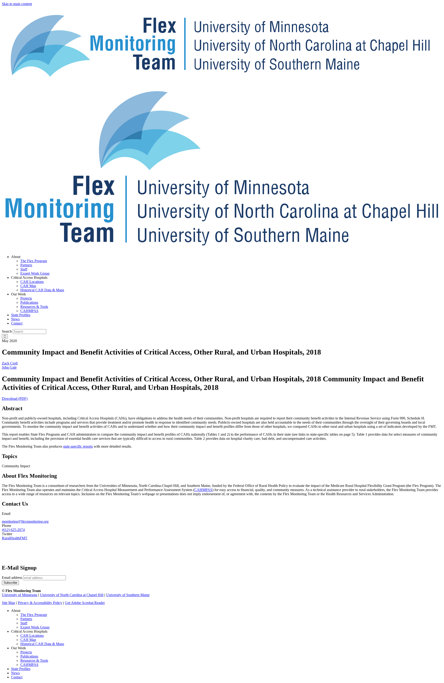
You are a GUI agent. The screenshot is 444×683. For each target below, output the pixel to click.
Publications (29, 656)
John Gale (9, 367)
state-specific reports (78, 446)
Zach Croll (10, 363)
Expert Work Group (34, 627)
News (15, 673)
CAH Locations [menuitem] (32, 282)
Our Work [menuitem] (18, 294)
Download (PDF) (15, 399)
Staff (23, 623)
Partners (26, 619)
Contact (16, 677)
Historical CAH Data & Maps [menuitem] (42, 290)
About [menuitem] (15, 257)
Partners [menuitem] (26, 265)
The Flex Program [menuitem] (33, 261)
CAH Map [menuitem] (28, 286)
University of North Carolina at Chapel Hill (71, 595)
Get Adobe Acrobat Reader (85, 603)
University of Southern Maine (128, 595)
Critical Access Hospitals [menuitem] (29, 277)
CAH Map (28, 640)
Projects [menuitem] (26, 298)
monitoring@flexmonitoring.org (25, 521)
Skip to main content (17, 4)
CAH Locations (32, 635)
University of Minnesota (19, 595)
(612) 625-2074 (13, 530)
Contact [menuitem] (16, 323)
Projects (26, 652)
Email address (12, 578)
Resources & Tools (34, 660)
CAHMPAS (29, 665)
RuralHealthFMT (14, 538)
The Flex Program (33, 615)
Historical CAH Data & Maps (42, 644)
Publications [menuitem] (29, 302)
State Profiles (20, 669)
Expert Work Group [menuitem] (34, 273)
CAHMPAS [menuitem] (29, 311)
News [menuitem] (15, 319)
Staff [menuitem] (23, 269)
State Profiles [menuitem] (20, 315)
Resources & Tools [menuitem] (34, 307)
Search (7, 331)
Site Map (8, 603)
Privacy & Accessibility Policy (40, 603)
